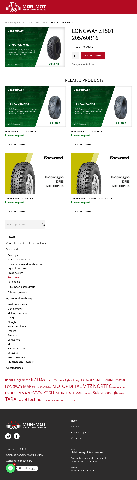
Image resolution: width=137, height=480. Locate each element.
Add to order (93, 55)
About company (80, 432)
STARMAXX (87, 393)
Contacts (76, 438)
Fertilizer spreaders (19, 304)
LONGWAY (13, 386)
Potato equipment (18, 326)
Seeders (12, 335)
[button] (130, 7)
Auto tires (34, 22)
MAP (27, 386)
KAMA (61, 380)
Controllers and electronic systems (26, 243)
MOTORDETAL (67, 386)
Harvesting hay (16, 348)
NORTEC (102, 386)
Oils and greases (17, 292)
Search (43, 224)
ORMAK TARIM (118, 387)
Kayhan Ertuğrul (73, 380)
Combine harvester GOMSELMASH (25, 454)
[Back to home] (26, 7)
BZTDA (38, 379)
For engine (14, 281)
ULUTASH (47, 400)
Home (8, 22)
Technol (35, 399)
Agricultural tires (17, 268)
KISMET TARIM (103, 380)
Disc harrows (15, 308)
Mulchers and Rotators (21, 361)
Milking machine (17, 313)
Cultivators (14, 339)
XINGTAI (55, 400)
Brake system (15, 272)
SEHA (60, 393)
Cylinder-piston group (22, 286)
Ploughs (12, 322)
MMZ (49, 387)
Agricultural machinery (19, 298)
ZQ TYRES (71, 400)
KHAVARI (87, 380)
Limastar (119, 380)
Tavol (22, 399)
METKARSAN (39, 387)
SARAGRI (27, 393)
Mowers (12, 344)
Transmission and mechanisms (25, 264)
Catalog (75, 426)
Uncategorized (14, 367)
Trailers (12, 330)
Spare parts (20, 22)
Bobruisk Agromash (17, 380)
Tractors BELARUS (16, 449)
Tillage (11, 317)
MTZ (87, 386)
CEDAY (48, 380)
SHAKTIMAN (74, 393)
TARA (10, 399)
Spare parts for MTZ (19, 259)
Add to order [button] (17, 144)
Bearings (13, 255)
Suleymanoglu (105, 392)
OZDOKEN (13, 393)
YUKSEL (62, 400)
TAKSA (121, 393)
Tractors (10, 236)
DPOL (55, 380)
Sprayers (13, 352)
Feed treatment (16, 357)
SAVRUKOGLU (44, 392)
